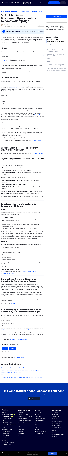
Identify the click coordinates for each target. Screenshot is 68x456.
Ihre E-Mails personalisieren (18, 303)
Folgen (40, 25)
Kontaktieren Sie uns (19, 357)
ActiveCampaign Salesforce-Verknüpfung (33, 55)
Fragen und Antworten (40, 418)
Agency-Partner (55, 414)
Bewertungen (38, 416)
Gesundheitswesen (22, 418)
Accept (52, 453)
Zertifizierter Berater (6, 444)
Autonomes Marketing (7, 414)
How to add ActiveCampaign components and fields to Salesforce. (16, 329)
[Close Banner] (66, 453)
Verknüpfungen (25, 11)
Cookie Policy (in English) (32, 454)
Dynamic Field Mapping (38, 153)
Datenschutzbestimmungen (57, 434)
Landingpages (5, 437)
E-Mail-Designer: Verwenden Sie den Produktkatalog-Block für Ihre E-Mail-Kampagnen (21, 377)
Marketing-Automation (7, 418)
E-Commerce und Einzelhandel (25, 416)
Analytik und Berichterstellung (9, 424)
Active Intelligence (6, 416)
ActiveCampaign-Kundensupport (10, 11)
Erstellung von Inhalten (7, 422)
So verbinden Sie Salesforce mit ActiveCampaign (12, 367)
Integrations (25, 339)
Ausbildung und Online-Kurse (25, 420)
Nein (12, 348)
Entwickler (20, 435)
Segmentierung (5, 435)
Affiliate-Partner (55, 416)
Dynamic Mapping (38, 114)
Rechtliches (54, 436)
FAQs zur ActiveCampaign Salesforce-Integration (12, 375)
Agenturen (20, 431)
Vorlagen (37, 424)
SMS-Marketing (5, 433)
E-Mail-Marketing (6, 431)
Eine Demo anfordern (56, 425)
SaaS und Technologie (23, 414)
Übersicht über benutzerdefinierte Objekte (11, 372)
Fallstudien (37, 414)
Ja (5, 348)
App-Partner (54, 418)
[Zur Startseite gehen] (7, 2)
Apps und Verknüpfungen (8, 442)
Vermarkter (21, 433)
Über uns (53, 432)
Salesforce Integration (15, 339)
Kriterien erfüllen (6, 67)
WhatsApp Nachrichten (7, 429)
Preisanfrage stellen (55, 423)
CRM (3, 420)
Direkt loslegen (57, 16)
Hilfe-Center (37, 429)
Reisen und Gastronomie (24, 422)
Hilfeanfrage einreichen (40, 431)
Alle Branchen (21, 426)
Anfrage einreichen (34, 399)
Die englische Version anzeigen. (59, 31)
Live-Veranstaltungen (40, 420)
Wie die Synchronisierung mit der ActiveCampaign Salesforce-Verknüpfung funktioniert (21, 370)
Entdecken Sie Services (40, 433)
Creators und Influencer (23, 424)
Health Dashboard (34, 138)
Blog (36, 422)
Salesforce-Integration (37, 11)
